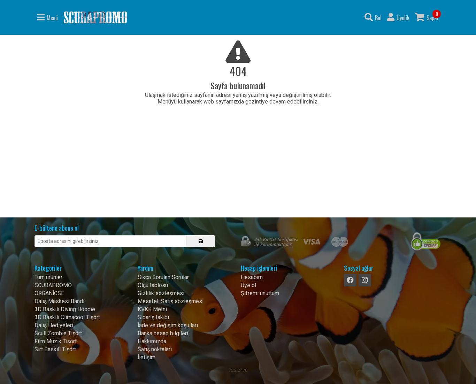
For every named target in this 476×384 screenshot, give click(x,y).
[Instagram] (365, 280)
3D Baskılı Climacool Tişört (67, 317)
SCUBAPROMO (53, 285)
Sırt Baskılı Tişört (55, 349)
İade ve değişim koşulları (168, 325)
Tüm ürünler (48, 277)
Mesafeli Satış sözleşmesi (171, 301)
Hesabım (252, 277)
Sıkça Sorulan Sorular (163, 277)
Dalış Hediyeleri (53, 325)
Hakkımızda (152, 341)
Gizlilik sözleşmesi (161, 293)
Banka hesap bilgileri (163, 333)
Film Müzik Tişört (55, 341)
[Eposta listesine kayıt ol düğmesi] (200, 241)
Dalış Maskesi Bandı (59, 301)
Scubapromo (95, 17)
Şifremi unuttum (260, 293)
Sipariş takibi (153, 317)
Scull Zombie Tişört (58, 333)
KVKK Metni (152, 309)
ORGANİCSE (49, 293)
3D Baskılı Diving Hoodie (64, 309)
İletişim (146, 357)
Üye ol (248, 285)
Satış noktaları (155, 349)
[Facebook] (350, 280)
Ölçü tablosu (153, 285)
